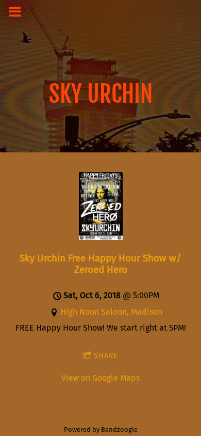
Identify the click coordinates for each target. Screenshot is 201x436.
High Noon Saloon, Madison (111, 312)
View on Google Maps (100, 378)
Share (106, 355)
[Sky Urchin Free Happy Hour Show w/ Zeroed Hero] (101, 237)
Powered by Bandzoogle (101, 430)
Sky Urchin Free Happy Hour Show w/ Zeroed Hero (100, 263)
